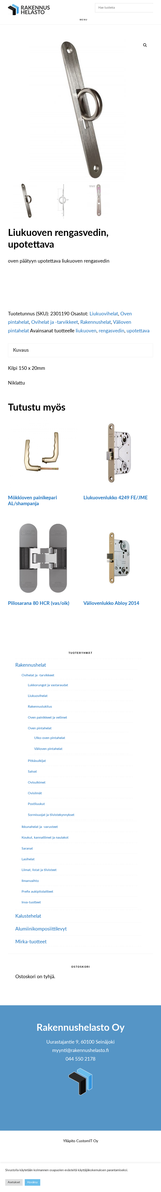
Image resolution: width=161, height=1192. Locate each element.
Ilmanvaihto (30, 881)
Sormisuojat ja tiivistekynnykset (51, 815)
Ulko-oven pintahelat (49, 738)
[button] (145, 45)
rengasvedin (111, 330)
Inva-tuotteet (31, 902)
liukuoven (86, 330)
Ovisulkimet (36, 782)
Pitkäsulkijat (37, 761)
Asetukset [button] (14, 1182)
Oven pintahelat (40, 728)
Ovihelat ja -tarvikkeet (54, 322)
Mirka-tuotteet (31, 941)
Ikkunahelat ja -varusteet (40, 827)
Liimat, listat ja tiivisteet (39, 870)
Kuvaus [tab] (21, 350)
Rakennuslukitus (40, 706)
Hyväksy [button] (32, 1182)
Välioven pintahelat (48, 749)
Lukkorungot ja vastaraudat (48, 685)
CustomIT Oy (87, 1141)
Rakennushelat (95, 322)
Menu (83, 20)
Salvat (32, 771)
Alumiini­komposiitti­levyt (41, 928)
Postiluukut (36, 804)
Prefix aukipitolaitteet (37, 891)
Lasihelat (28, 859)
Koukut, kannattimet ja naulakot (45, 837)
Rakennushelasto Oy (29, 10)
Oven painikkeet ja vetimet (47, 717)
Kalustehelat (28, 916)
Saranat (27, 848)
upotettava (138, 330)
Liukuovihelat (104, 313)
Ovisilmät (35, 793)
